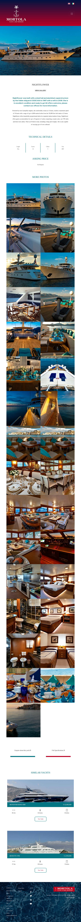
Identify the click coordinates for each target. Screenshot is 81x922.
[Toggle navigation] (72, 14)
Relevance (73, 897)
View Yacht (40, 819)
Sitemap (20, 891)
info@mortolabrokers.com (11, 915)
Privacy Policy (21, 888)
